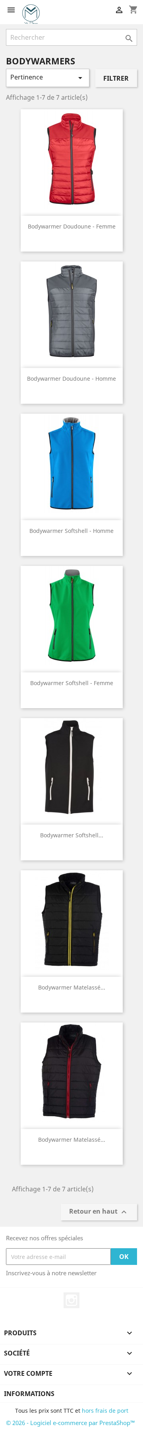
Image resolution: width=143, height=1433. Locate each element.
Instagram (71, 1300)
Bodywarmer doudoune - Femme (72, 226)
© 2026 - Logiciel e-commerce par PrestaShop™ (70, 1423)
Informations (29, 1393)
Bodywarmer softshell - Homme (71, 530)
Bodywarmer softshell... (71, 835)
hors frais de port (105, 1410)
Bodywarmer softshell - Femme (71, 683)
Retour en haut (99, 1212)
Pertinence (47, 78)
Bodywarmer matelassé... (71, 987)
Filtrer (116, 78)
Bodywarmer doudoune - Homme (71, 378)
